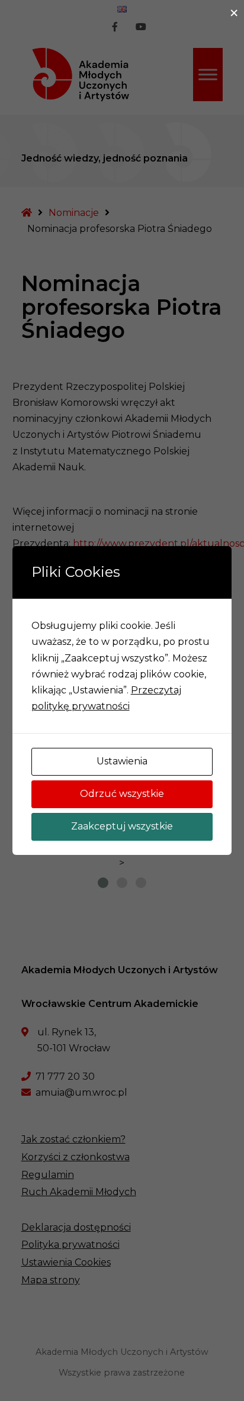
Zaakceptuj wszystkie (122, 826)
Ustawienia (122, 761)
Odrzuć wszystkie (122, 793)
